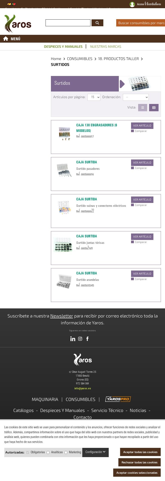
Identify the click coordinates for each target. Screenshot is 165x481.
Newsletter (61, 315)
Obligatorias (38, 452)
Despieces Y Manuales (62, 410)
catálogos (60, 9)
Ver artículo (142, 125)
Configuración (94, 452)
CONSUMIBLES (80, 58)
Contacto (82, 417)
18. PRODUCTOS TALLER (119, 58)
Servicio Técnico (107, 410)
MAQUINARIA (45, 399)
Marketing (75, 452)
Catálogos (23, 410)
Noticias (138, 410)
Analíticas (57, 452)
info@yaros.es (82, 388)
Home (56, 58)
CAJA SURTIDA (86, 162)
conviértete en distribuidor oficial (27, 9)
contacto (115, 9)
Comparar (141, 131)
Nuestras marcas (105, 46)
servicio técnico (80, 9)
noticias (100, 9)
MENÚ (15, 39)
